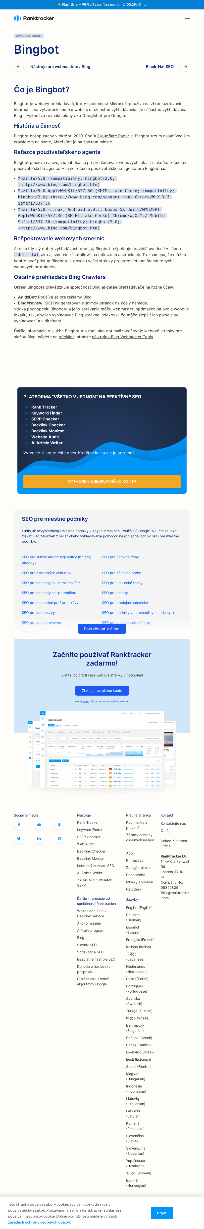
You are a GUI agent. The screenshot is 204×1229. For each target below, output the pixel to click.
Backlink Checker (91, 851)
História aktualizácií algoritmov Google (92, 981)
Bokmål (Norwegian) (136, 1183)
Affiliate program (90, 930)
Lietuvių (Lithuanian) (135, 1101)
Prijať (162, 1212)
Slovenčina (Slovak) (135, 1138)
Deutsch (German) (133, 917)
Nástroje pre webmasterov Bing (60, 66)
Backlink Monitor (90, 858)
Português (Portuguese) (136, 988)
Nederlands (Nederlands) (137, 969)
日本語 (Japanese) (135, 956)
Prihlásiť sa (135, 860)
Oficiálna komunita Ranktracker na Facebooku (59, 825)
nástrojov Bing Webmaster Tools (122, 336)
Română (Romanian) (135, 1126)
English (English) (139, 907)
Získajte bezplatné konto (102, 690)
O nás (165, 830)
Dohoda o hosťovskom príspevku (95, 969)
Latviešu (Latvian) (133, 1113)
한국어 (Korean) (138, 1173)
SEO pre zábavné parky (121, 573)
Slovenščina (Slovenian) (136, 1150)
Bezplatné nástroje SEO (96, 959)
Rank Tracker (88, 822)
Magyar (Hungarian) (135, 1076)
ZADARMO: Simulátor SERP (94, 882)
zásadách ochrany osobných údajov (39, 1222)
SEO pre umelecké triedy (122, 583)
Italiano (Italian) (138, 947)
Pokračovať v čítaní (102, 628)
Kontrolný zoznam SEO (95, 865)
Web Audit (85, 844)
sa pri (86, 701)
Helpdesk (134, 889)
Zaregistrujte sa (139, 867)
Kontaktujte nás (173, 823)
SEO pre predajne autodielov (125, 602)
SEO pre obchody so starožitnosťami (51, 583)
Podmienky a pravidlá (136, 825)
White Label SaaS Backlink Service (91, 913)
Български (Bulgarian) (135, 1028)
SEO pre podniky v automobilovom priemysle (138, 612)
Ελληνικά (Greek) (140, 1052)
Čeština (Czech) (139, 1038)
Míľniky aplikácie (139, 882)
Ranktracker (34, 18)
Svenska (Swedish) (134, 1001)
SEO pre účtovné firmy (120, 557)
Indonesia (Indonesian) (136, 1088)
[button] (187, 18)
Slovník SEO (87, 945)
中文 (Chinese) (138, 1018)
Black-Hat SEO (160, 66)
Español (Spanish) (134, 929)
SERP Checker (89, 837)
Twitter (19, 839)
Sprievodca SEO (90, 952)
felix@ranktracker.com (175, 895)
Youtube (39, 825)
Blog (80, 937)
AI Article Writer (89, 873)
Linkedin (39, 839)
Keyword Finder (89, 829)
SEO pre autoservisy (38, 612)
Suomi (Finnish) (138, 1066)
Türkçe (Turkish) (139, 1011)
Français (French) (140, 939)
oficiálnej (67, 336)
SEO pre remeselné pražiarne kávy (50, 602)
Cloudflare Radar (113, 135)
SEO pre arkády (115, 593)
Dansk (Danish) (138, 1045)
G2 (59, 839)
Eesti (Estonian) (138, 1059)
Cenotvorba (135, 875)
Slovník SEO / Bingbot (29, 35)
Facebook (19, 825)
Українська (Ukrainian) (135, 1163)
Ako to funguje (89, 923)
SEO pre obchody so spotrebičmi (49, 593)
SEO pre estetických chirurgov (47, 573)
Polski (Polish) (137, 979)
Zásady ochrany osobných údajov (140, 837)
